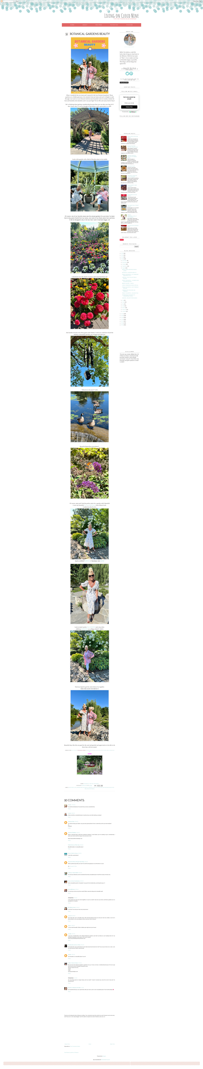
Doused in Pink (73, 866)
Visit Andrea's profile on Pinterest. (71, 1052)
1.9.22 (82, 987)
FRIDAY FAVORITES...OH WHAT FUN (130, 293)
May (123, 304)
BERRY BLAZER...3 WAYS (128, 283)
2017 (122, 321)
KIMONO (84, 629)
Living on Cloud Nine (121, 15)
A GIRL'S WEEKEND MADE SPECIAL (130, 285)
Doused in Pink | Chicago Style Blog (76, 861)
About (85, 24)
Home (72, 24)
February (124, 309)
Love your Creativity (98, 750)
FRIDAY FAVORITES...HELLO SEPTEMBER (131, 216)
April (123, 305)
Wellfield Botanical (90, 788)
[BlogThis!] (99, 785)
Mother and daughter (108, 787)
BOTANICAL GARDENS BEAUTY (129, 272)
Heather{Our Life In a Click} (74, 944)
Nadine (69, 954)
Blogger (104, 1056)
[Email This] (97, 785)
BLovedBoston (71, 889)
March (123, 307)
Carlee (69, 813)
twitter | (91, 783)
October (124, 264)
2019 (122, 317)
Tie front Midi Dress (89, 505)
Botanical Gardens (87, 787)
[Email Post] (95, 785)
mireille (69, 933)
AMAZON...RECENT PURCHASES (129, 298)
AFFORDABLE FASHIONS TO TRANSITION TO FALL (128, 295)
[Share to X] (100, 785)
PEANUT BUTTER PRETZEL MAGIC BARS (132, 147)
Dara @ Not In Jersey (73, 853)
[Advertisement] (89, 1030)
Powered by (125, 111)
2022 (122, 258)
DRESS (87, 561)
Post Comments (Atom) (75, 1046)
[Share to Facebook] (102, 785)
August (124, 268)
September (124, 266)
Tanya (69, 925)
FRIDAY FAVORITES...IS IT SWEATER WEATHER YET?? (130, 275)
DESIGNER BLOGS (105, 1059)
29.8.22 (73, 804)
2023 (122, 257)
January (124, 311)
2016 (122, 323)
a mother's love (72, 787)
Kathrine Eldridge (72, 832)
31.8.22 (75, 978)
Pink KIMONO (91, 627)
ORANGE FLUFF (131, 166)
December (124, 260)
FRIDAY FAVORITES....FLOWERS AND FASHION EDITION (130, 281)
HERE (102, 561)
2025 (122, 253)
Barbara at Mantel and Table (74, 987)
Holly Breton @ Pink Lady (74, 845)
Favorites (114, 24)
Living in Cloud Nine (98, 787)
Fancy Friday (109, 750)
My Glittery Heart (72, 907)
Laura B (70, 915)
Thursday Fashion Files (90, 750)
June (123, 302)
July (123, 300)
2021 (122, 313)
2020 (122, 315)
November (124, 262)
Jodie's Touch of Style (73, 963)
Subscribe (129, 107)
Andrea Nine (80, 787)
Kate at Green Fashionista (74, 881)
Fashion (129, 24)
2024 (122, 255)
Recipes (99, 24)
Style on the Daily (74, 750)
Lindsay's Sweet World (73, 872)
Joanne (70, 804)
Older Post (112, 1044)
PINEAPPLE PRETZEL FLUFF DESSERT (132, 176)
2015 (122, 324)
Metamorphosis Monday (81, 750)
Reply (69, 808)
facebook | (86, 783)
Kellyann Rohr (71, 821)
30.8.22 (73, 933)
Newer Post (67, 1044)
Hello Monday (104, 750)
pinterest (96, 783)
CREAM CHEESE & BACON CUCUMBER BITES (132, 156)
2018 (122, 319)
